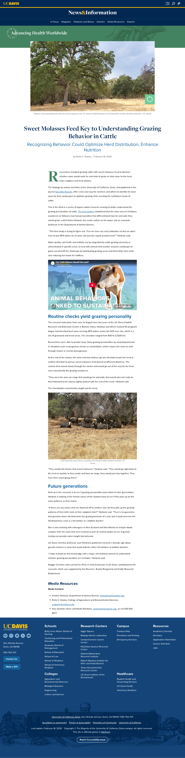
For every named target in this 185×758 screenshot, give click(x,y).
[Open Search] (173, 3)
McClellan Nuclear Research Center (94, 648)
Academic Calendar (162, 631)
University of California (130, 722)
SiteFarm (105, 731)
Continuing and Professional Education (58, 640)
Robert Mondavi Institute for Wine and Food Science (94, 662)
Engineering (50, 690)
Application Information (164, 639)
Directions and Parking (128, 635)
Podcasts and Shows (84, 21)
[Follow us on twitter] (23, 636)
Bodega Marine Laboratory (94, 635)
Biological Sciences (54, 686)
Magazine (66, 21)
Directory (157, 635)
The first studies (86, 211)
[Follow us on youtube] (29, 636)
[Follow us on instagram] (11, 636)
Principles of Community (105, 722)
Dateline (101, 21)
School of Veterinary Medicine (54, 666)
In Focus (54, 21)
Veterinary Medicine (126, 690)
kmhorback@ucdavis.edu (112, 595)
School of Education (54, 652)
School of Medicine (54, 660)
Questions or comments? (54, 722)
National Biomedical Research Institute (90, 655)
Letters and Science (54, 694)
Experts (131, 21)
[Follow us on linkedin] (17, 636)
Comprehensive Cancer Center (92, 641)
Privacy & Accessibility (80, 722)
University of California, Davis (66, 716)
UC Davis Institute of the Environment (93, 676)
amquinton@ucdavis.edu (105, 608)
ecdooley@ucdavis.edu (63, 604)
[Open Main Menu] (167, 3)
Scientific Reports (63, 191)
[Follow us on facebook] (5, 636)
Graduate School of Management (54, 647)
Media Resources (116, 21)
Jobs (155, 647)
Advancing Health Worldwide (39, 33)
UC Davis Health (125, 686)
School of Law (51, 656)
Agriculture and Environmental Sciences (56, 680)
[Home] (15, 627)
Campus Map (123, 631)
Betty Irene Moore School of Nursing (58, 633)
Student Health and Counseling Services (127, 680)
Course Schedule (161, 643)
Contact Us (11, 659)
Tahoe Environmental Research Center (91, 669)
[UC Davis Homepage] (11, 3)
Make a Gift (12, 666)
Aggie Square (87, 631)
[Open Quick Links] (179, 3)
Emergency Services (127, 639)
